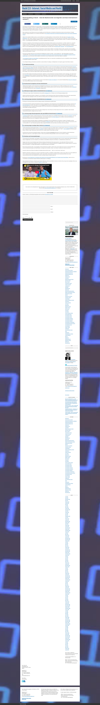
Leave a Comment (74, 21)
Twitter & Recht (67, 327)
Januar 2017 (67, 520)
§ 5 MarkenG (70, 115)
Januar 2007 (67, 649)
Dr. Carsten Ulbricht (68, 238)
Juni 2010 (66, 596)
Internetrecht (67, 301)
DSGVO (66, 444)
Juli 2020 (66, 505)
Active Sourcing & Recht (69, 270)
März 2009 (66, 616)
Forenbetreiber (67, 448)
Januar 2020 (67, 508)
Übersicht (72, 69)
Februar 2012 (67, 573)
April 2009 (66, 614)
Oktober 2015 (67, 529)
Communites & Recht (68, 283)
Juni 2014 (66, 543)
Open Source (67, 309)
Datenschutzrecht (74, 373)
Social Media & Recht (68, 315)
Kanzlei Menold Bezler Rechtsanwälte (71, 240)
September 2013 (67, 553)
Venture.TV (41, 162)
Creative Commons (68, 284)
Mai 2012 (66, 570)
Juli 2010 (66, 595)
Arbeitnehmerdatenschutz (69, 274)
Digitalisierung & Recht (68, 293)
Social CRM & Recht (68, 314)
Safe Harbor (67, 311)
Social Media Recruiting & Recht (70, 323)
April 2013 (66, 560)
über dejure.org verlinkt (49, 194)
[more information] (60, 24)
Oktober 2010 (67, 591)
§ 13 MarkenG (46, 125)
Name (52, 206)
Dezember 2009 (67, 604)
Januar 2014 (67, 548)
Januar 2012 (67, 574)
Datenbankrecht (67, 288)
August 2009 (67, 609)
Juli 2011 (66, 582)
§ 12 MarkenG (59, 113)
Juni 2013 (66, 557)
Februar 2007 (67, 648)
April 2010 (66, 599)
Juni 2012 (66, 569)
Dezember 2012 (67, 565)
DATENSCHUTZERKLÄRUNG (69, 265)
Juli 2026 (66, 496)
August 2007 (67, 640)
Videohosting (67, 332)
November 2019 (67, 509)
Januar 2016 (67, 526)
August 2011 (67, 581)
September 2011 (67, 579)
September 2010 (67, 592)
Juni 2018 (66, 513)
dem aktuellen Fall (26, 58)
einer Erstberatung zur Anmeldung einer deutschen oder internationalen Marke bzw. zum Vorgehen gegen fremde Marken (48, 157)
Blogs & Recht (67, 431)
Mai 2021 (66, 504)
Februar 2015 (67, 535)
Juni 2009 (66, 612)
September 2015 (67, 530)
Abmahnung (67, 418)
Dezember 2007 (67, 635)
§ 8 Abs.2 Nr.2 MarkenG (72, 79)
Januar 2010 (67, 603)
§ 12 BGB (41, 128)
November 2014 (67, 539)
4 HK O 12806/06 (66, 128)
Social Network (67, 326)
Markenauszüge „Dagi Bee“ (59, 46)
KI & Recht (67, 453)
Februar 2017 (67, 518)
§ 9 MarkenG (49, 90)
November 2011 (67, 577)
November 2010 (67, 590)
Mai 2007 (66, 644)
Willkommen (67, 341)
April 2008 (66, 630)
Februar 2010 (67, 601)
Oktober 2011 (67, 578)
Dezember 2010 (67, 588)
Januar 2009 (67, 618)
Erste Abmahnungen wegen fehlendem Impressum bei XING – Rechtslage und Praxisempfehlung (71, 403)
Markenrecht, (73, 248)
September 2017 (67, 516)
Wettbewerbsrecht (68, 339)
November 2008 (67, 621)
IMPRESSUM (24, 699)
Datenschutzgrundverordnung (69, 440)
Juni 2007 (66, 643)
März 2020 (66, 507)
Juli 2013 (66, 556)
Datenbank (66, 287)
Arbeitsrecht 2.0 (67, 276)
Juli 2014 (66, 542)
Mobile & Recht (67, 457)
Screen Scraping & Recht (69, 313)
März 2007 (66, 647)
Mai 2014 (66, 544)
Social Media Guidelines (68, 470)
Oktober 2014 (67, 540)
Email (51, 209)
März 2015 (66, 534)
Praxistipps (67, 310)
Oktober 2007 (67, 638)
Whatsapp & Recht (68, 340)
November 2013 (67, 551)
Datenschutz (67, 289)
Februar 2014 (67, 547)
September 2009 (67, 608)
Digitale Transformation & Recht (70, 292)
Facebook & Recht (68, 297)
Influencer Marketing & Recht (69, 300)
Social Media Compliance (69, 318)
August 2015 (67, 531)
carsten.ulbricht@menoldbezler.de (29, 696)
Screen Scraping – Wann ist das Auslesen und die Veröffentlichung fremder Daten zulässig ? (71, 413)
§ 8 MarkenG (38, 88)
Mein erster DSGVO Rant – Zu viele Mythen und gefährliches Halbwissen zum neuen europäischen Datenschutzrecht (71, 400)
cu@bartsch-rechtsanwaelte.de (72, 386)
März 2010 (66, 600)
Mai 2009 (66, 613)
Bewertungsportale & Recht (69, 279)
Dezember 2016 (67, 521)
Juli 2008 (66, 626)
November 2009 (67, 605)
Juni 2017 (66, 517)
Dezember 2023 (67, 499)
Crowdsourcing (67, 435)
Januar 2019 (67, 512)
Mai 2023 (66, 500)
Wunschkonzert (67, 492)
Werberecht (67, 337)
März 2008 (66, 631)
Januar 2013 (67, 564)
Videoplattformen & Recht (69, 483)
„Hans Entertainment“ (69, 46)
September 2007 (67, 639)
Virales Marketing (67, 335)
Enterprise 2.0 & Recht (68, 296)
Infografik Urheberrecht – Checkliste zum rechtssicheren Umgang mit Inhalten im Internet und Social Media (71, 410)
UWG (66, 331)
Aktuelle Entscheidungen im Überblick (71, 271)
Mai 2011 (66, 583)
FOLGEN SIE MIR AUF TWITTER (72, 365)
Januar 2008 (67, 634)
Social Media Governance (69, 319)
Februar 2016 (67, 525)
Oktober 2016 (67, 522)
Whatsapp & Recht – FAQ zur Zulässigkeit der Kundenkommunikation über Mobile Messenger (71, 406)
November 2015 (67, 527)
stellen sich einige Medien (34, 58)
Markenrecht (67, 305)
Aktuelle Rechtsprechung (69, 422)
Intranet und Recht (68, 302)
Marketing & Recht (68, 306)
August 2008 (67, 625)
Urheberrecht (67, 328)
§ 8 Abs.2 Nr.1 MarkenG (53, 79)
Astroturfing (67, 278)
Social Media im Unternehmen (69, 322)
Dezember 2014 (67, 538)
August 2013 (67, 555)
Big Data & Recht (67, 280)
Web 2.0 (66, 336)
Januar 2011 (67, 587)
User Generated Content (68, 479)
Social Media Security (68, 324)
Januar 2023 (67, 503)
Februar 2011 (67, 586)
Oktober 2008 (67, 622)
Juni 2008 (66, 627)
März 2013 (66, 561)
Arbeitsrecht (67, 275)
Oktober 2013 (67, 552)
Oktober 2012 (67, 566)
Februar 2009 (67, 617)
